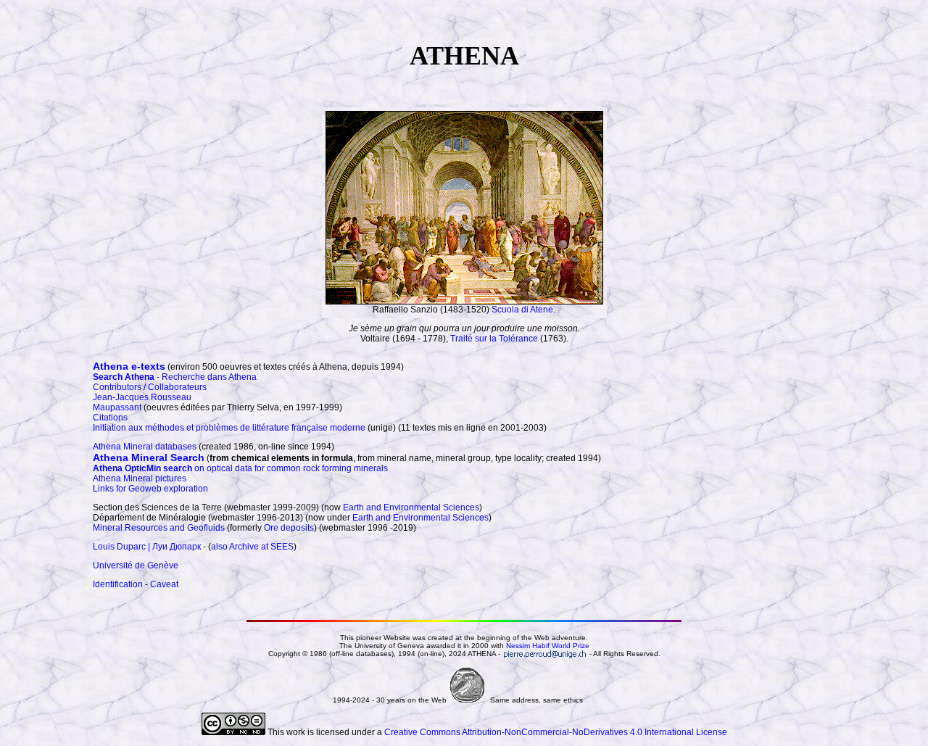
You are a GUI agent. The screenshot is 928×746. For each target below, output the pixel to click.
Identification (118, 584)
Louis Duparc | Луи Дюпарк (147, 547)
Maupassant (117, 407)
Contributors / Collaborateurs (150, 387)
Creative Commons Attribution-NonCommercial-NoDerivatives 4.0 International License (555, 732)
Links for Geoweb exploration (150, 489)
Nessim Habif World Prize (547, 646)
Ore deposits (289, 528)
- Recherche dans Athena (175, 377)
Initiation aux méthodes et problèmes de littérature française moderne (229, 428)
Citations (110, 418)
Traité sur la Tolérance (494, 338)
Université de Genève (135, 565)
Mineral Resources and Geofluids (159, 528)
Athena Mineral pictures (139, 478)
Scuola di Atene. (523, 309)
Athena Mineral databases (144, 447)
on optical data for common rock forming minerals (240, 468)
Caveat (164, 584)
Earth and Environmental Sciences (411, 507)
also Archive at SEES (252, 547)
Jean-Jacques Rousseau (142, 397)
